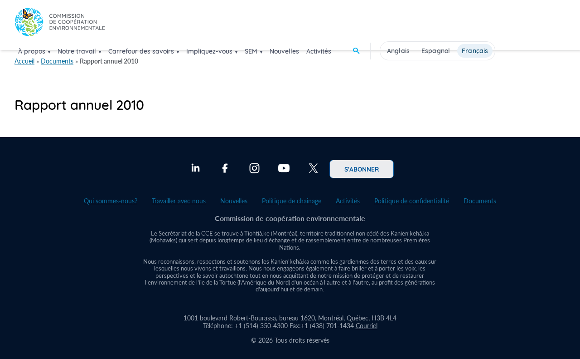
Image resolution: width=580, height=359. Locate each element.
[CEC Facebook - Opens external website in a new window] (225, 169)
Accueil (24, 61)
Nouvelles (284, 51)
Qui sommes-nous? (110, 201)
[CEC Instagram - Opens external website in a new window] (254, 169)
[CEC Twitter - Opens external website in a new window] (313, 169)
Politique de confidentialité (411, 201)
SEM (251, 51)
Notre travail (77, 51)
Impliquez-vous (209, 51)
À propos (31, 51)
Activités (318, 51)
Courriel (366, 325)
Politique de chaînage (291, 201)
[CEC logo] (59, 24)
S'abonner (361, 168)
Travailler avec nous (179, 201)
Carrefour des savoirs (141, 51)
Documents (57, 61)
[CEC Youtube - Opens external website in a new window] (284, 169)
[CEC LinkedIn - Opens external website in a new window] (195, 169)
